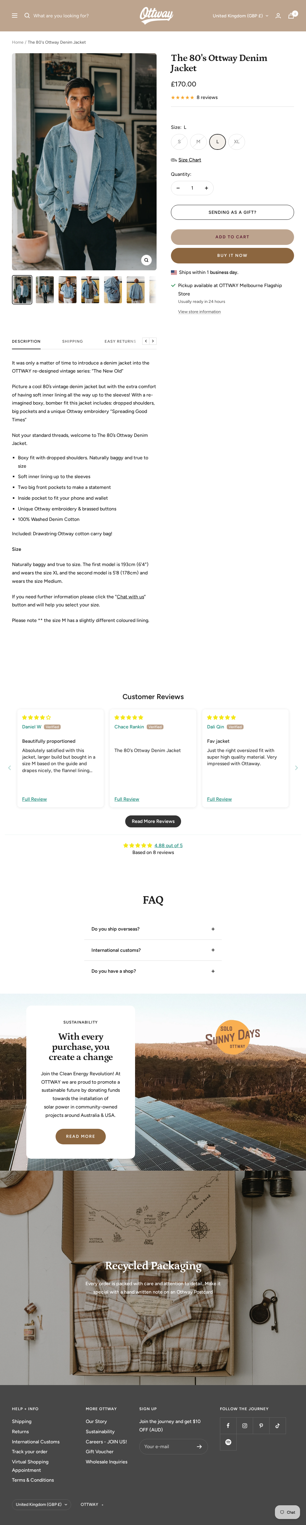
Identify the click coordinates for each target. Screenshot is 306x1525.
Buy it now (232, 255)
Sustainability (100, 1431)
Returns (20, 1431)
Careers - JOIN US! (106, 1442)
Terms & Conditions (33, 1480)
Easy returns (120, 341)
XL (236, 141)
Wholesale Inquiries (106, 1462)
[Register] (199, 1447)
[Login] (278, 15)
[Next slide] (296, 767)
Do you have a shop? (113, 971)
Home (18, 42)
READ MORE (80, 1136)
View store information (199, 311)
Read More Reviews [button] (153, 821)
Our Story (96, 1421)
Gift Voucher (100, 1451)
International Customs (35, 1442)
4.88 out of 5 (168, 845)
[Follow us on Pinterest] (261, 1425)
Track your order (30, 1451)
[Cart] (291, 16)
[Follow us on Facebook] (228, 1425)
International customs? (116, 950)
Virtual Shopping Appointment (30, 1466)
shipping (72, 341)
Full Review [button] (34, 799)
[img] (36, 717)
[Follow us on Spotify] (228, 1442)
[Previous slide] (9, 767)
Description (26, 341)
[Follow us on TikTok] (277, 1425)
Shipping (21, 1421)
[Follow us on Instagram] (244, 1425)
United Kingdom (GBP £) (238, 16)
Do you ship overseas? (115, 929)
